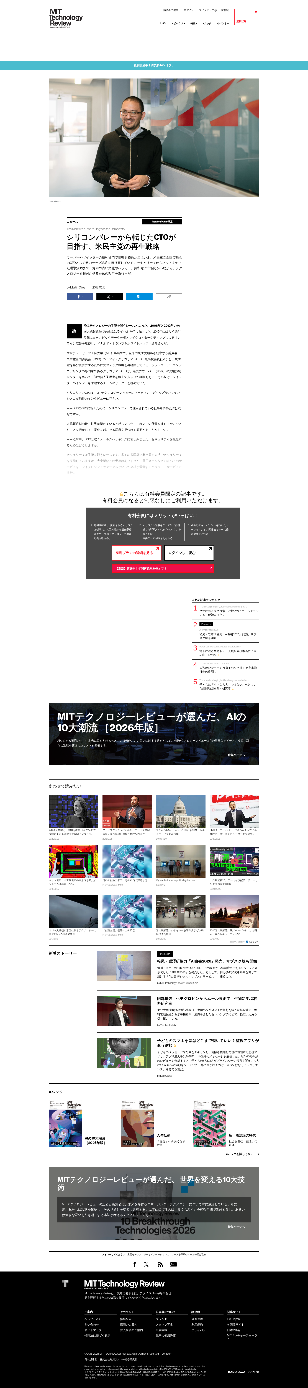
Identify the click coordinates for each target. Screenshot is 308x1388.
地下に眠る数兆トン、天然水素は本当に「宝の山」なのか (227, 650)
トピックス (178, 23)
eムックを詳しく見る (239, 1154)
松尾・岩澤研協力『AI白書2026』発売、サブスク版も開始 (227, 631)
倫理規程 (197, 1319)
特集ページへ (236, 755)
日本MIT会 (233, 1330)
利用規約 (197, 1324)
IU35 (163, 23)
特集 (194, 23)
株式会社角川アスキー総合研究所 (118, 1359)
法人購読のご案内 (131, 1330)
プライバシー (200, 1330)
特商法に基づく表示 (97, 1335)
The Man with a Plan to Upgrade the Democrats (96, 229)
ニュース (72, 221)
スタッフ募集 (164, 1324)
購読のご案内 (170, 10)
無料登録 (241, 21)
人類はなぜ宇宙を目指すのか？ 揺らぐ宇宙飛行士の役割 (228, 667)
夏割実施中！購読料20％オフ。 (154, 65)
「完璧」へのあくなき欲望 (171, 1139)
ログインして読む (182, 553)
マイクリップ (206, 10)
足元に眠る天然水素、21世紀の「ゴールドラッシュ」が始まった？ (229, 610)
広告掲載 (161, 1330)
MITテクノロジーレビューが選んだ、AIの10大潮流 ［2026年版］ (151, 722)
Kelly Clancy (166, 1075)
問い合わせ (91, 1324)
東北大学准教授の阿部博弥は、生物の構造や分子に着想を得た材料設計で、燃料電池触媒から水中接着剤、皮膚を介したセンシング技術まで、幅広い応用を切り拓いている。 (207, 1014)
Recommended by (237, 942)
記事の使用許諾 (166, 1335)
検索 (223, 10)
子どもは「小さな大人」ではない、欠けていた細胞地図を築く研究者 (227, 684)
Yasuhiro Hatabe (168, 1025)
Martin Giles (77, 287)
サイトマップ (93, 1330)
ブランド (161, 1319)
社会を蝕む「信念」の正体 (243, 1139)
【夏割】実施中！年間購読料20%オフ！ (141, 568)
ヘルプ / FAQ (92, 1319)
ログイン (189, 10)
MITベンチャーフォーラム (242, 1337)
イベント (223, 23)
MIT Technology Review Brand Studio (179, 983)
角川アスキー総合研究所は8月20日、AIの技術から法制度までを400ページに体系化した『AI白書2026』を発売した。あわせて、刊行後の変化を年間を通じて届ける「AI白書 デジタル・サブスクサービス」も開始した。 (207, 972)
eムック (207, 23)
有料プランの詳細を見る (134, 553)
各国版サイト (235, 1324)
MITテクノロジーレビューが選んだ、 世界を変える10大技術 (151, 1183)
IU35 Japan (233, 1319)
